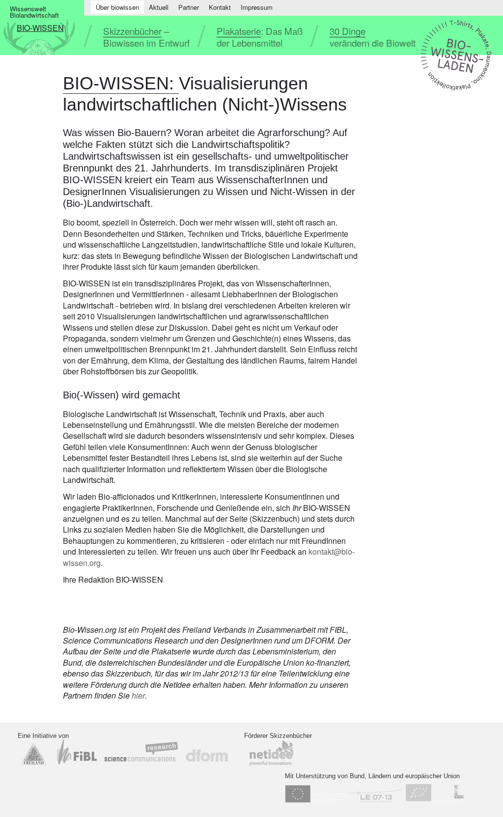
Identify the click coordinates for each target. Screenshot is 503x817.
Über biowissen (117, 7)
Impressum (257, 7)
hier (138, 695)
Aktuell (158, 7)
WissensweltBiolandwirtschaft (34, 11)
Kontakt (220, 7)
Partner (188, 7)
